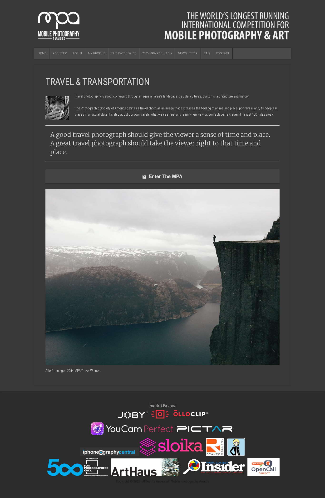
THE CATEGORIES (123, 53)
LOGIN (77, 53)
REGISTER (60, 53)
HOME (42, 53)
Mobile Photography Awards (162, 24)
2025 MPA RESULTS (156, 53)
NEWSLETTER (188, 53)
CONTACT (223, 53)
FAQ (207, 53)
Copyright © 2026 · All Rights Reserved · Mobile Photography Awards (162, 481)
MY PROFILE (96, 53)
